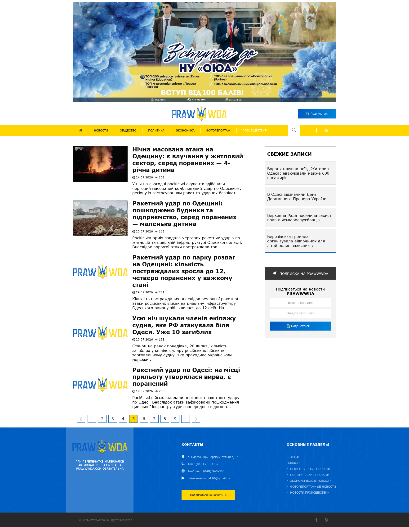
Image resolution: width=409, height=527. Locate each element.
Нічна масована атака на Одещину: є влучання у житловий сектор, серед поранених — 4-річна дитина (187, 159)
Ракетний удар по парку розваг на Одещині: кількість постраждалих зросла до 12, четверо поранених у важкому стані (183, 271)
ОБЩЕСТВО (128, 130)
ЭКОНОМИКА (185, 130)
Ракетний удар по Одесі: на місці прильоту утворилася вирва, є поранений (186, 376)
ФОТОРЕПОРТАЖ (218, 130)
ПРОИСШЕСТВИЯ (254, 130)
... (185, 418)
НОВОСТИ (101, 130)
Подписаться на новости (206, 495)
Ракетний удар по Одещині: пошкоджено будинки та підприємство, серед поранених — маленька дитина (184, 213)
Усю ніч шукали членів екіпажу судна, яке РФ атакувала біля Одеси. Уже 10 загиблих (184, 325)
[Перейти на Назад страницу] (81, 419)
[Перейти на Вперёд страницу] (196, 419)
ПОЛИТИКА (156, 130)
